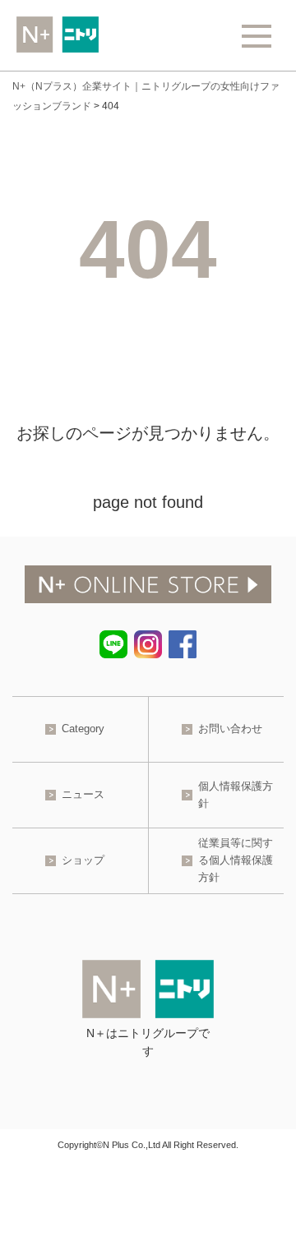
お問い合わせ (230, 728)
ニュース (83, 794)
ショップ (83, 860)
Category (83, 728)
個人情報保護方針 (235, 794)
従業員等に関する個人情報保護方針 (235, 860)
